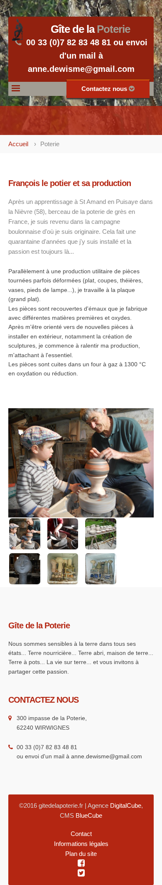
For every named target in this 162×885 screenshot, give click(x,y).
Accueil (18, 143)
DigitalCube (125, 805)
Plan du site (81, 853)
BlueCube (89, 815)
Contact (81, 833)
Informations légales (81, 843)
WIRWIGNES (52, 727)
